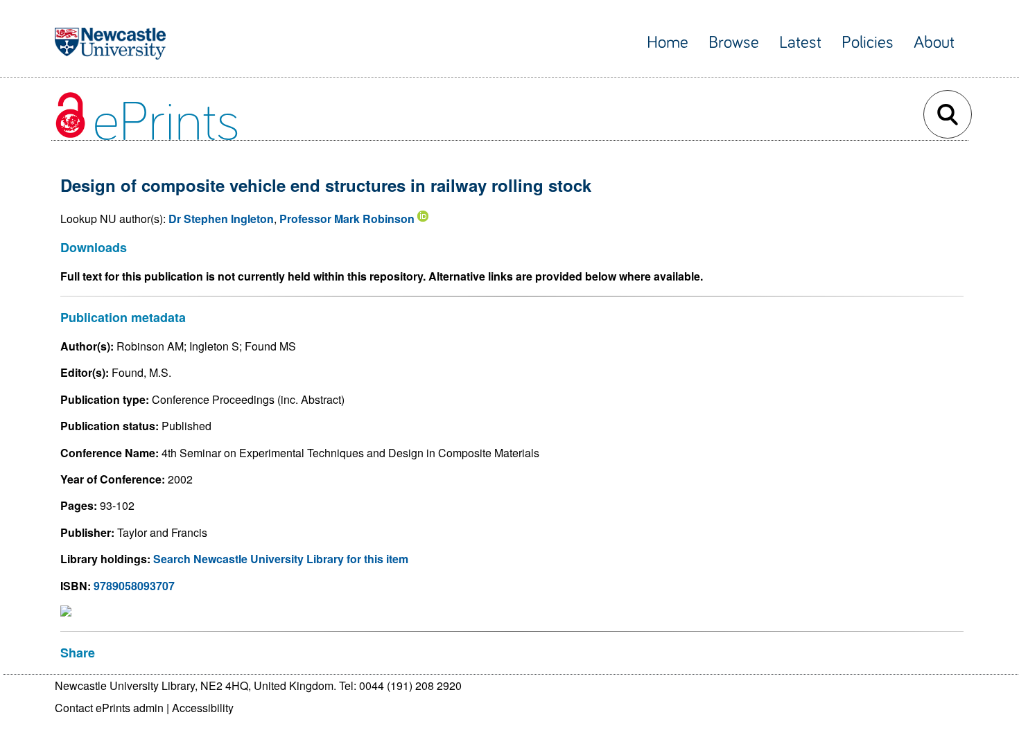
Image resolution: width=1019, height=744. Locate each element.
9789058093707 (134, 586)
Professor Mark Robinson (347, 219)
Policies (868, 42)
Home (667, 42)
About (934, 42)
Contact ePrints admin (109, 708)
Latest (800, 42)
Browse (733, 42)
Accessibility (203, 708)
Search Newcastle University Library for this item (280, 559)
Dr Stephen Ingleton (221, 219)
